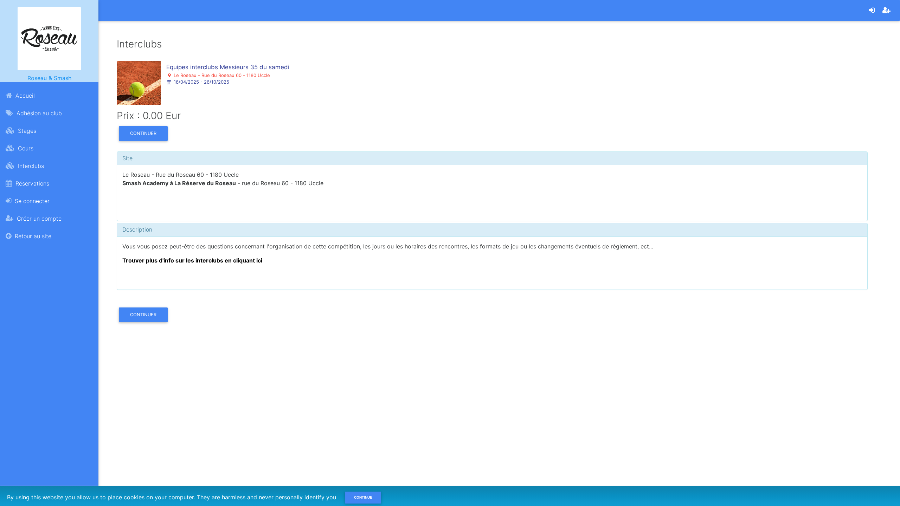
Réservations (31, 183)
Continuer (143, 133)
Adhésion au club (38, 113)
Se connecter (31, 201)
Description (137, 229)
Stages (26, 130)
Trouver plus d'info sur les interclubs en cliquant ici (192, 260)
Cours (24, 148)
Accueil (24, 95)
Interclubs (30, 165)
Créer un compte (38, 218)
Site (127, 158)
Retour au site (32, 236)
